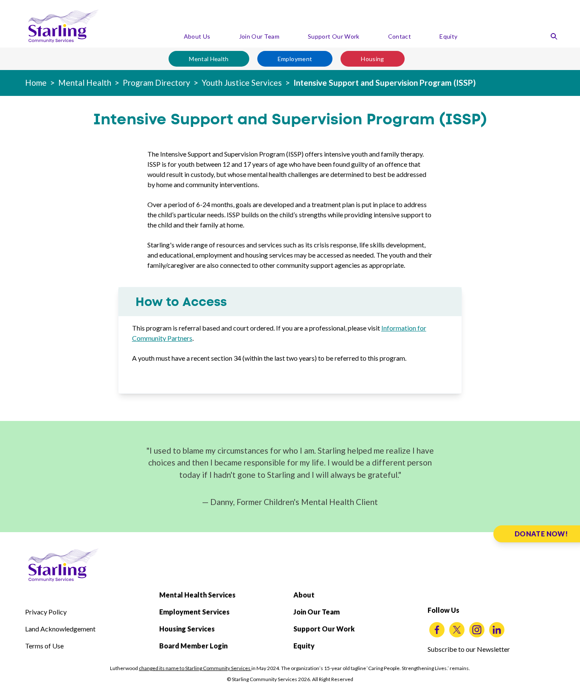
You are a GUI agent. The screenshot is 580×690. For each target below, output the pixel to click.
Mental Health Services (197, 595)
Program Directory (156, 82)
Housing (372, 58)
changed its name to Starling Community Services (195, 668)
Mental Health (209, 58)
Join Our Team (259, 36)
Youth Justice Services (242, 82)
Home (36, 82)
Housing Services (187, 629)
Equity (448, 36)
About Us (197, 36)
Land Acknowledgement (60, 629)
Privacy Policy (46, 612)
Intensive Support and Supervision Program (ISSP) (384, 82)
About (304, 595)
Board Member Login (193, 646)
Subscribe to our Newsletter (469, 649)
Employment (295, 58)
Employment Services (194, 612)
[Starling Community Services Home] (63, 26)
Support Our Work (334, 36)
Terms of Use (44, 646)
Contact (399, 36)
